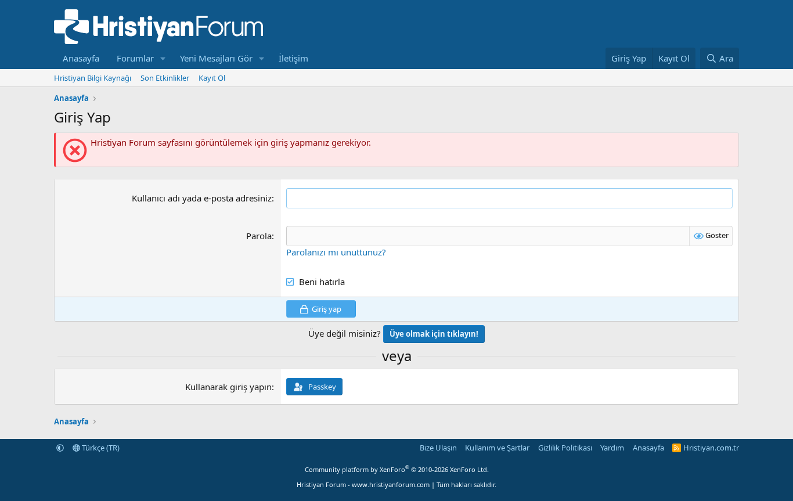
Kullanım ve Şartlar (497, 447)
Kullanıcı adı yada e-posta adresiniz (202, 198)
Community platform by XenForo (397, 469)
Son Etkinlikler (164, 78)
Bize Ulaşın (438, 447)
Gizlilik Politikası (565, 447)
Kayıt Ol (212, 78)
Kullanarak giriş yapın (228, 386)
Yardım (612, 447)
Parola (259, 236)
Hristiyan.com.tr (711, 447)
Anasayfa (81, 58)
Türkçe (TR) (100, 447)
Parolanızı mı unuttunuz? (336, 252)
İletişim (293, 58)
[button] (163, 58)
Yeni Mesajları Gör (216, 58)
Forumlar (135, 58)
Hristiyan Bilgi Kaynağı (92, 78)
